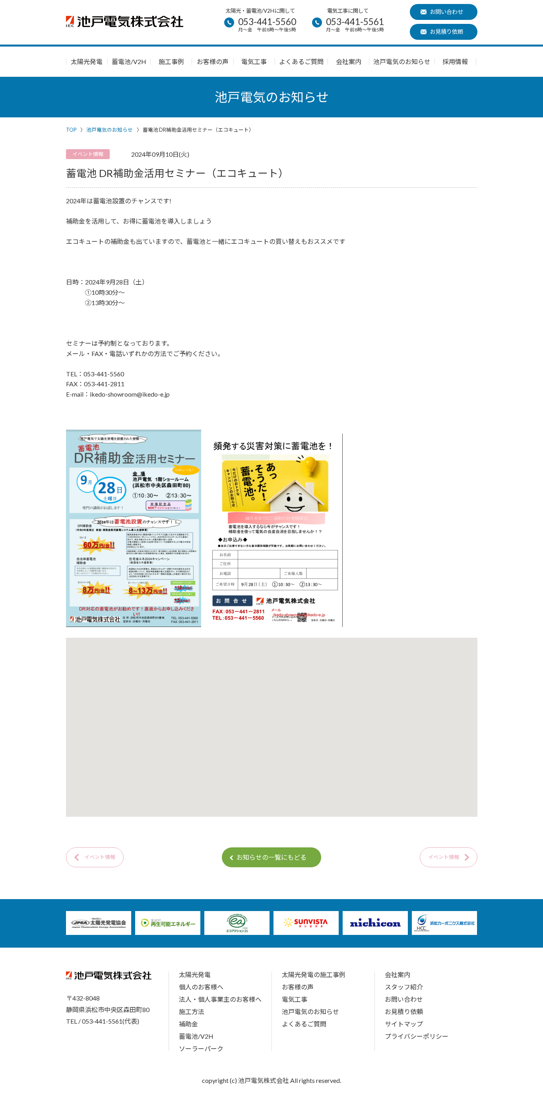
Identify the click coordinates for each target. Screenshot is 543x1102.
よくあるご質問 (301, 61)
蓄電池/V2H (129, 61)
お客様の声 (213, 61)
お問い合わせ (446, 11)
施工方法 (191, 1011)
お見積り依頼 (446, 31)
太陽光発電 (87, 61)
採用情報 (455, 61)
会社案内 (348, 61)
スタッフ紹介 (404, 987)
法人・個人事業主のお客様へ (220, 999)
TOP (71, 130)
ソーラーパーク (201, 1048)
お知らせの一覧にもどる (271, 857)
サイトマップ (404, 1024)
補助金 (188, 1024)
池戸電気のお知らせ (402, 61)
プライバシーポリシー (416, 1036)
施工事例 (171, 61)
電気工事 (254, 61)
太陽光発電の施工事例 (313, 974)
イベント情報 (99, 857)
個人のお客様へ (201, 987)
